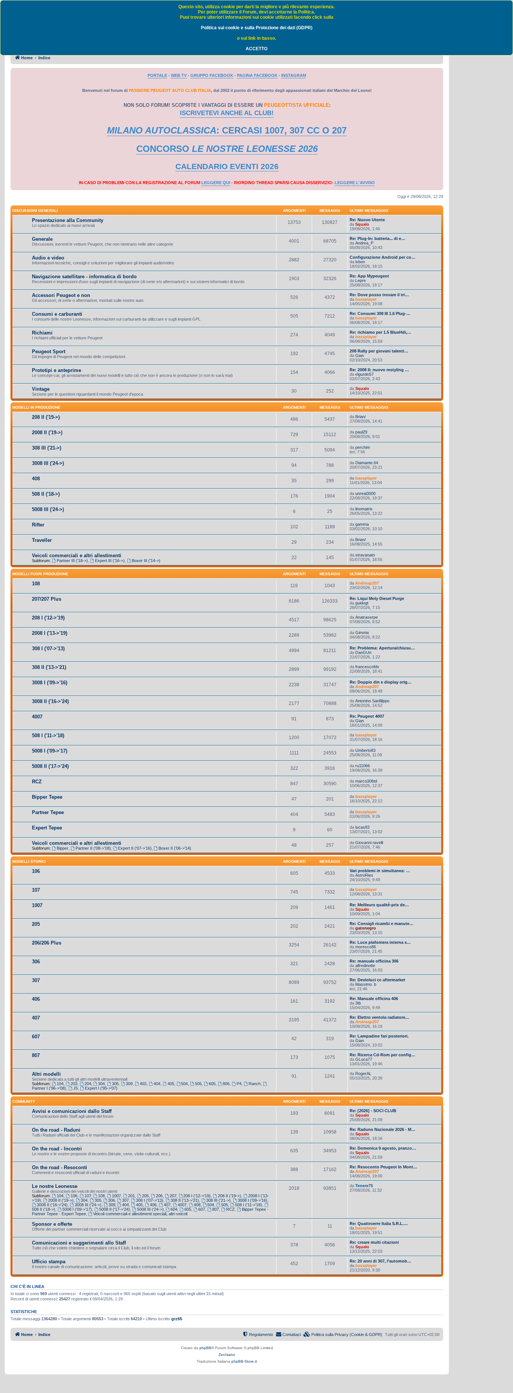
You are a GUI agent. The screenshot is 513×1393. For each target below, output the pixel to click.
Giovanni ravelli (369, 842)
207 (173, 1196)
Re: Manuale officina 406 (374, 998)
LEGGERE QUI (215, 182)
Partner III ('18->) (72, 560)
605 (212, 1083)
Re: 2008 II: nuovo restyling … (379, 369)
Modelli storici (29, 861)
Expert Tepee (47, 828)
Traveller (42, 540)
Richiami (42, 333)
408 (36, 478)
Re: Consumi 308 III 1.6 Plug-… (380, 313)
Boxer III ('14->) (146, 560)
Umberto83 (365, 750)
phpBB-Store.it (244, 1361)
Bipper (62, 848)
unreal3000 (365, 493)
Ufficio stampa (48, 1261)
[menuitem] (342, 1334)
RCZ (37, 781)
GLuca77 (363, 1059)
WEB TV (179, 75)
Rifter (38, 525)
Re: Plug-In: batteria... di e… (377, 238)
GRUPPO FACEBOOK (211, 75)
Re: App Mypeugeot (369, 276)
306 (36, 961)
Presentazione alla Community (67, 220)
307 (36, 980)
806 (226, 1083)
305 (115, 1083)
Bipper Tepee (47, 797)
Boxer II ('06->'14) (174, 848)
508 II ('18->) (46, 494)
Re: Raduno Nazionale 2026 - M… (382, 1129)
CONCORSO (227, 149)
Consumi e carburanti (57, 314)
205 (36, 924)
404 (157, 1083)
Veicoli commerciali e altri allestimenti (76, 555)
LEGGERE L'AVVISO (355, 182)
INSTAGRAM (293, 75)
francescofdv (367, 666)
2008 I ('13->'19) (49, 633)
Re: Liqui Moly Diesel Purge (377, 598)
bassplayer (366, 299)
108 (36, 583)
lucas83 (362, 827)
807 (36, 1055)
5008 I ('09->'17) (49, 751)
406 (36, 999)
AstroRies (364, 875)
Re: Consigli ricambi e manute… (381, 923)
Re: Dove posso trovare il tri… (379, 294)
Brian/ (360, 416)
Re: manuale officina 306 (374, 961)
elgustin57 (364, 374)
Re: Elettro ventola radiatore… (379, 1017)
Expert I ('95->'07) (101, 1088)
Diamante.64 (366, 462)
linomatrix (364, 509)
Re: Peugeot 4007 (367, 716)
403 (143, 1083)
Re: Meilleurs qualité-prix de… (379, 905)
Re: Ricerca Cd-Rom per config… (382, 1055)
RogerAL (363, 1073)
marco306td (366, 781)
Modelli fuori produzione (40, 574)
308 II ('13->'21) (49, 667)
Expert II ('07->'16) (135, 848)
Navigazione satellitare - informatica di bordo (84, 276)
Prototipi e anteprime (56, 370)
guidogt (361, 603)
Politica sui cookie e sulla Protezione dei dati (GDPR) (256, 27)
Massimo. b (365, 984)
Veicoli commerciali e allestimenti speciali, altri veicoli (140, 1214)
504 (184, 1083)
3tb (358, 1003)
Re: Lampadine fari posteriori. (379, 1036)
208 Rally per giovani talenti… (379, 351)
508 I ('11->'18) (48, 735)
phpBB (205, 1348)
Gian (359, 355)
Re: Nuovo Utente (367, 219)
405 (170, 1083)
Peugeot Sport (48, 351)
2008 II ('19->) (47, 432)
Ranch (255, 1083)
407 (36, 1018)
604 (173, 1209)
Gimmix (362, 632)
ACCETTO (256, 48)
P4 (239, 1083)
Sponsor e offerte (52, 1224)
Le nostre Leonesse (54, 1186)
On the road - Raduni (56, 1130)
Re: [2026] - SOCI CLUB (373, 1110)
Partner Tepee (48, 812)
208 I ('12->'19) (48, 618)
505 (198, 1083)
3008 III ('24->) (48, 463)
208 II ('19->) (46, 417)
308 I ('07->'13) (48, 648)
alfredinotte (365, 965)
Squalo (362, 224)
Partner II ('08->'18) (93, 848)
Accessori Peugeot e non (61, 295)
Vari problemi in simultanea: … (380, 870)
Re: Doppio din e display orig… (381, 682)
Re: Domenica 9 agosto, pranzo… (383, 1148)
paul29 (361, 432)
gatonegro (365, 928)
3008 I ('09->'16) (49, 682)
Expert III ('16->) (110, 560)
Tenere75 (364, 1185)
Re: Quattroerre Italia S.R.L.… (379, 1223)
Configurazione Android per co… (382, 257)
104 (60, 1083)
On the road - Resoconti (59, 1167)
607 (36, 1036)
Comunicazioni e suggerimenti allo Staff (79, 1243)
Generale (42, 239)
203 (74, 1083)
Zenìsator (227, 1355)
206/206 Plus (46, 943)
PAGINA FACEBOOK (257, 75)
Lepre (360, 280)
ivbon (360, 261)
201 (131, 1196)
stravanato (365, 555)
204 (87, 1083)
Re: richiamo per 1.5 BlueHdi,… (380, 332)
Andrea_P (364, 243)
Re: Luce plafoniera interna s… (380, 942)
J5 (75, 1088)
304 (101, 1083)
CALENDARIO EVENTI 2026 (227, 166)
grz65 (176, 1319)
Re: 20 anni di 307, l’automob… (380, 1261)
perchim (362, 447)
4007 (37, 717)
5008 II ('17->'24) (50, 766)
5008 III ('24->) (48, 509)
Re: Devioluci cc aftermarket (377, 980)
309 (129, 1083)
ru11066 (362, 765)
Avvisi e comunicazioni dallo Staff (72, 1111)
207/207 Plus (46, 599)
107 (36, 890)
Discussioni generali (35, 210)
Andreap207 (367, 583)
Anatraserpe (366, 617)
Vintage (41, 389)
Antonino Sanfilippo (372, 701)
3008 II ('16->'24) (50, 701)
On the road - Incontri (57, 1149)
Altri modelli (46, 1074)
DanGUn (363, 652)
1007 (37, 905)
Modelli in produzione (36, 407)
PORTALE (157, 75)
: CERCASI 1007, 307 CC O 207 (227, 130)
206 (159, 1196)
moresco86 (365, 947)
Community (23, 1101)
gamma (362, 524)
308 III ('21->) (46, 448)
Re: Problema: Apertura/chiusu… (382, 648)
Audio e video (48, 258)
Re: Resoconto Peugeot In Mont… (383, 1167)
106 (36, 871)
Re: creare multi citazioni (374, 1242)
